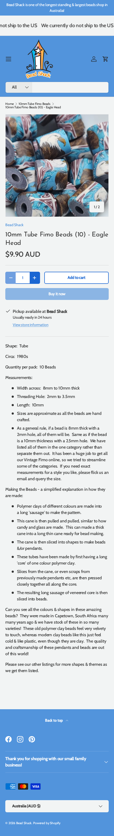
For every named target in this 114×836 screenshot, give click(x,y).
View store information (30, 324)
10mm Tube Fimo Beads (34, 103)
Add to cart (76, 277)
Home (9, 103)
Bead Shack (14, 224)
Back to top (54, 720)
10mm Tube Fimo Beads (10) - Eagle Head (33, 107)
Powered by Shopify (46, 823)
